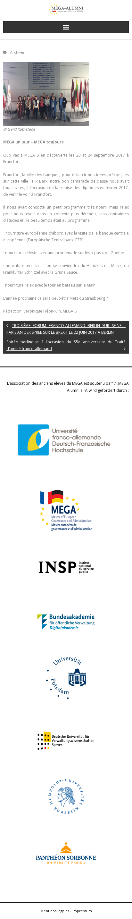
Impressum (82, 910)
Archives (17, 52)
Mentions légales (54, 910)
